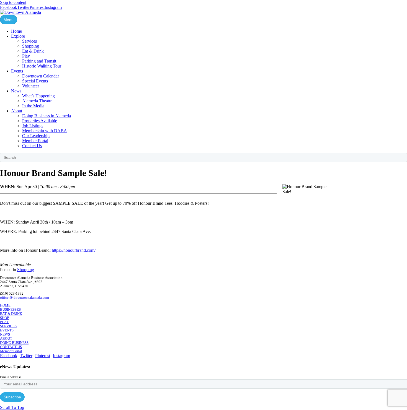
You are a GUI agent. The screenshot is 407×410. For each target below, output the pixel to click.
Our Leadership (36, 135)
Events (17, 71)
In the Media (33, 105)
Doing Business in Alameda (46, 115)
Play (26, 56)
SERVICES (8, 326)
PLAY (4, 322)
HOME (5, 305)
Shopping (30, 46)
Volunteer (30, 86)
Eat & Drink (33, 51)
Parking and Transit (39, 61)
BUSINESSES (10, 310)
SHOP (4, 318)
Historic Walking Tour (41, 66)
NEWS (5, 334)
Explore (18, 36)
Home (16, 31)
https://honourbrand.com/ (74, 250)
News (16, 91)
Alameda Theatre (37, 100)
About (16, 110)
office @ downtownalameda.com (24, 298)
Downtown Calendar (40, 76)
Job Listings (32, 125)
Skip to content (13, 2)
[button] (12, 407)
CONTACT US (11, 347)
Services (29, 41)
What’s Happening (38, 96)
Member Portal (35, 140)
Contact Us (32, 145)
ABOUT (6, 339)
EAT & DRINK (11, 314)
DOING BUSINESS (14, 343)
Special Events (35, 81)
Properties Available (39, 120)
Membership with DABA (44, 130)
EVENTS (7, 330)
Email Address (10, 377)
